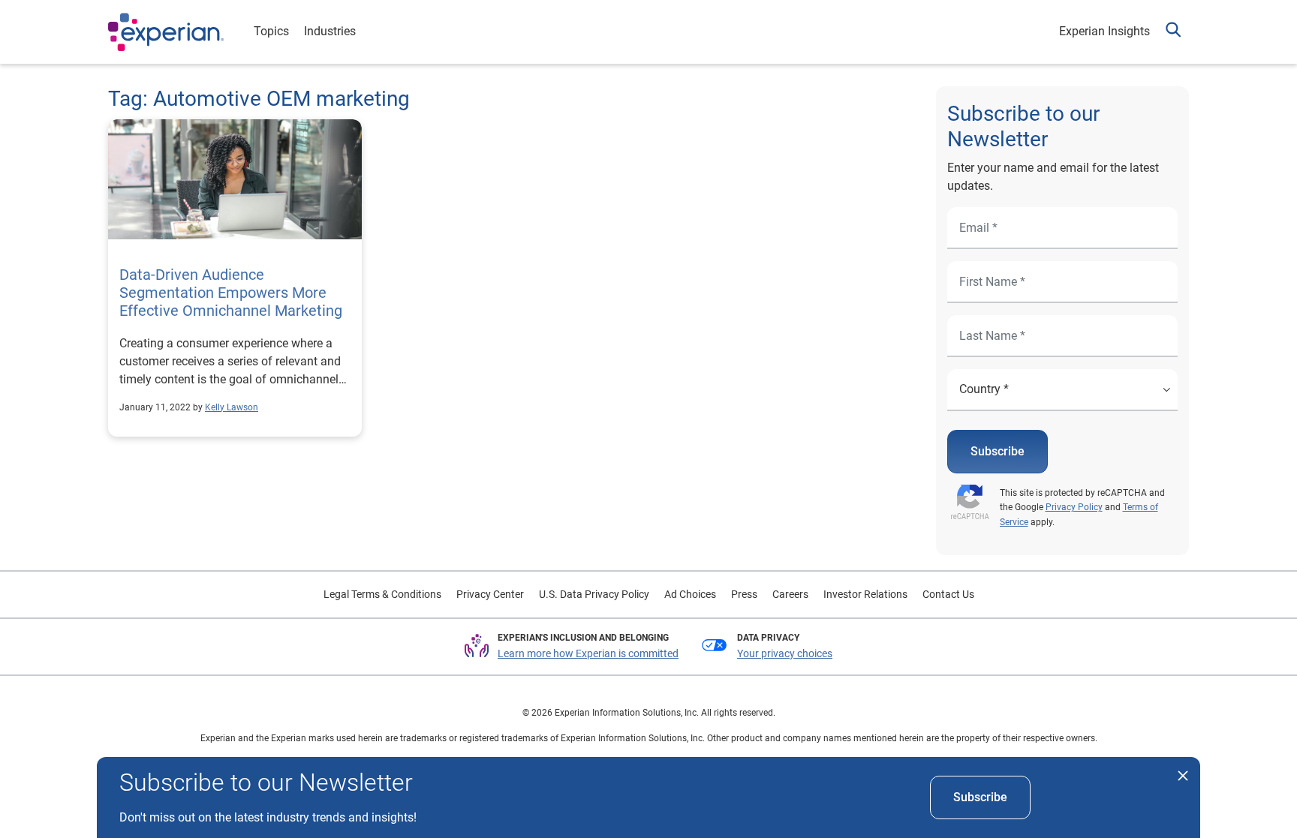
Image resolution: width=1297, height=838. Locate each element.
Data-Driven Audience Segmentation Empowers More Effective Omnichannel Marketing (230, 293)
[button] (1173, 32)
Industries (330, 31)
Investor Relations (865, 594)
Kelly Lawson (231, 407)
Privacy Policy (1074, 507)
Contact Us (948, 594)
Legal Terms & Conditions (382, 594)
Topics (271, 31)
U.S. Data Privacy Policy (594, 594)
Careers (790, 594)
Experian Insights (1104, 31)
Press (744, 594)
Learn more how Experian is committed (588, 653)
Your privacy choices (784, 653)
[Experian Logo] (166, 32)
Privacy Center (490, 594)
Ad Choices (690, 594)
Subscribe (997, 451)
